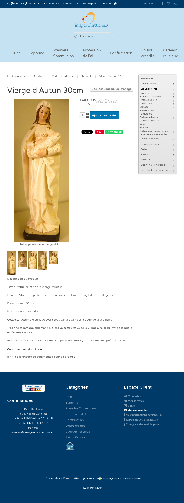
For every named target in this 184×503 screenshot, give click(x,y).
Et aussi (144, 127)
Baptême (144, 93)
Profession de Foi (148, 100)
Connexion (134, 396)
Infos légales (52, 478)
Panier (132, 405)
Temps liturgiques (150, 138)
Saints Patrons (76, 437)
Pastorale (145, 159)
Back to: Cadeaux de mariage (112, 89)
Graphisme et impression (153, 165)
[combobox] (92, 36)
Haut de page (92, 488)
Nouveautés (147, 78)
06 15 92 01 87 (37, 3)
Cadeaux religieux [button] (170, 53)
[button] (174, 83)
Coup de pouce (148, 83)
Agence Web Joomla (90, 479)
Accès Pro (149, 3)
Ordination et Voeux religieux (154, 131)
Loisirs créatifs (75, 426)
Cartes (144, 149)
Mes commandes (137, 410)
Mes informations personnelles (144, 414)
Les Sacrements (149, 89)
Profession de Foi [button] (92, 53)
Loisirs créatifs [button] (147, 53)
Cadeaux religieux (149, 117)
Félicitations (146, 114)
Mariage (144, 107)
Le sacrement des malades (153, 134)
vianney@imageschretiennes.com (34, 432)
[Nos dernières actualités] (8, 3)
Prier (16, 53)
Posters (144, 154)
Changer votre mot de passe (143, 424)
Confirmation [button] (121, 53)
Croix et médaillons (149, 120)
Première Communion (151, 96)
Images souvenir (148, 110)
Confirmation (146, 103)
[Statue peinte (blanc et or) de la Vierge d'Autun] (41, 170)
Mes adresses (136, 400)
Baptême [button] (36, 53)
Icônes (143, 124)
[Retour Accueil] (92, 20)
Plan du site (71, 478)
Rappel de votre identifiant (142, 419)
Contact (19, 3)
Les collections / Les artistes (155, 170)
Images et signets (150, 144)
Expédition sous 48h (101, 3)
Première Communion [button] (63, 53)
